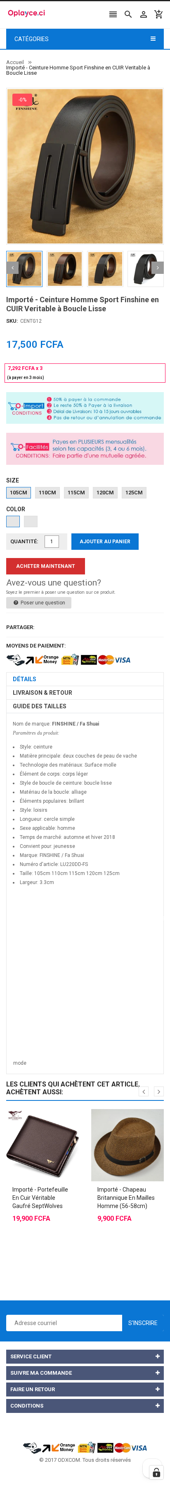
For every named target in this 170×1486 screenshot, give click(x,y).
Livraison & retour (42, 692)
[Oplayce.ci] (85, 1447)
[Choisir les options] (34, 1124)
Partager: (20, 627)
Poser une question (42, 603)
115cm (76, 492)
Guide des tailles (39, 706)
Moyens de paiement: (36, 646)
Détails (24, 679)
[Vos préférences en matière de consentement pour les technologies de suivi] (156, 1472)
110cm (47, 492)
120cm (105, 492)
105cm (18, 492)
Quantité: (24, 541)
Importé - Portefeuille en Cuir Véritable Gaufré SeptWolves (40, 1197)
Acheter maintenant (45, 566)
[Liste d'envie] (50, 1124)
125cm (134, 492)
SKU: (12, 321)
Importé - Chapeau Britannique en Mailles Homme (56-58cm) (126, 1197)
